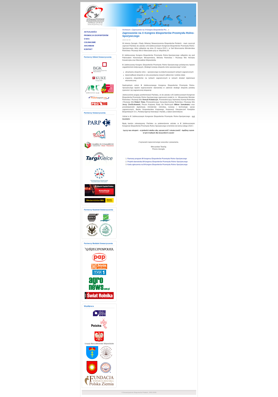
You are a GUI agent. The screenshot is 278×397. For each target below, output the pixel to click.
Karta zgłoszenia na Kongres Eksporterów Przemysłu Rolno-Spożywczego (157, 165)
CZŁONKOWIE (90, 42)
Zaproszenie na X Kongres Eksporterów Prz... (150, 30)
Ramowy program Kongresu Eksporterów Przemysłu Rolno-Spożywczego (157, 159)
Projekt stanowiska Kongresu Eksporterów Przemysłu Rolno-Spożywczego (157, 162)
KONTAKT (88, 49)
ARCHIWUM (89, 46)
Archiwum (126, 30)
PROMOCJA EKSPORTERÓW (96, 35)
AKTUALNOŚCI (90, 32)
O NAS (86, 39)
